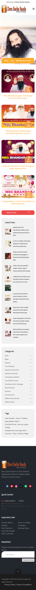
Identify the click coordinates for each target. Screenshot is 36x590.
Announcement (10, 395)
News (6, 355)
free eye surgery (23, 424)
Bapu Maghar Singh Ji (12, 421)
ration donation (10, 418)
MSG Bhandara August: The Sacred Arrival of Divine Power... (18, 97)
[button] (33, 9)
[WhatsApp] (25, 486)
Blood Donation (10, 388)
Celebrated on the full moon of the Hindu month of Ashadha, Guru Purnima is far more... (21, 279)
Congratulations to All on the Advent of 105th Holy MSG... (18, 203)
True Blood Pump (11, 424)
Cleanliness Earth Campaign (14, 384)
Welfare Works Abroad (12, 398)
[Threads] (21, 486)
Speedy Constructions (12, 370)
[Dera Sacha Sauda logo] (14, 464)
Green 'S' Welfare (22, 418)
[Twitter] (3, 486)
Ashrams (8, 391)
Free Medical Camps (11, 380)
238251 (21, 501)
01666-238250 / (10, 501)
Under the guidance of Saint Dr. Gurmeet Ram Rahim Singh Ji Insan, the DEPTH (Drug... (22, 321)
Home (6, 60)
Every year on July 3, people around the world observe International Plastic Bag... (20, 310)
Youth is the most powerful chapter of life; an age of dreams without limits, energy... (21, 268)
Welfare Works (9, 402)
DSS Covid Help (7, 534)
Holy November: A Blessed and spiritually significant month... (18, 132)
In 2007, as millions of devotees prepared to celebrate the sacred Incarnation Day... (21, 243)
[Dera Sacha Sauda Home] (14, 9)
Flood (15, 433)
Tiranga (7, 427)
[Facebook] (7, 486)
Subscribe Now (28, 560)
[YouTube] (11, 486)
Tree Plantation (10, 366)
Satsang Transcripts (11, 373)
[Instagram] (16, 486)
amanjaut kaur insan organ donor (16, 430)
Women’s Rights (23, 433)
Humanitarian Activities (12, 377)
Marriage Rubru (23, 528)
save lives (8, 433)
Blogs (6, 359)
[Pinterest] (30, 486)
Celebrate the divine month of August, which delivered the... (18, 167)
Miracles (7, 363)
